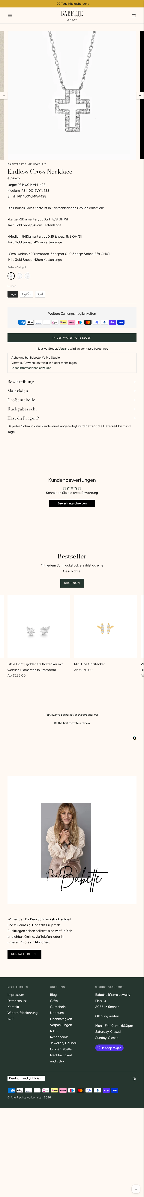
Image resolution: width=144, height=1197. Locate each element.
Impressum (16, 995)
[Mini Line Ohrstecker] (105, 626)
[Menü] (10, 15)
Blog (53, 995)
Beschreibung (21, 382)
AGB (11, 1019)
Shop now (72, 583)
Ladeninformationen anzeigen (31, 368)
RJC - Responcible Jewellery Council (63, 1037)
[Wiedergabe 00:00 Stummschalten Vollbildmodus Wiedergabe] (72, 95)
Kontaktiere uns (24, 954)
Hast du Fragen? (23, 418)
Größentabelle (21, 400)
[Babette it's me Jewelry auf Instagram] (134, 1079)
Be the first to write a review (72, 723)
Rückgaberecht (22, 409)
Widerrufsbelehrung (23, 1013)
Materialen (18, 391)
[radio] (11, 276)
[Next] (140, 95)
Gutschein (58, 1007)
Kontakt (13, 1007)
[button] (72, 722)
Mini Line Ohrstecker (89, 664)
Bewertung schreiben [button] (72, 503)
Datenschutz (17, 1001)
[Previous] (4, 95)
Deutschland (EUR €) (24, 1078)
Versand (63, 348)
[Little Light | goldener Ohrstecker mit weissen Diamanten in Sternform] (39, 626)
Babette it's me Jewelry (27, 164)
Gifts (54, 1001)
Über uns (57, 1013)
